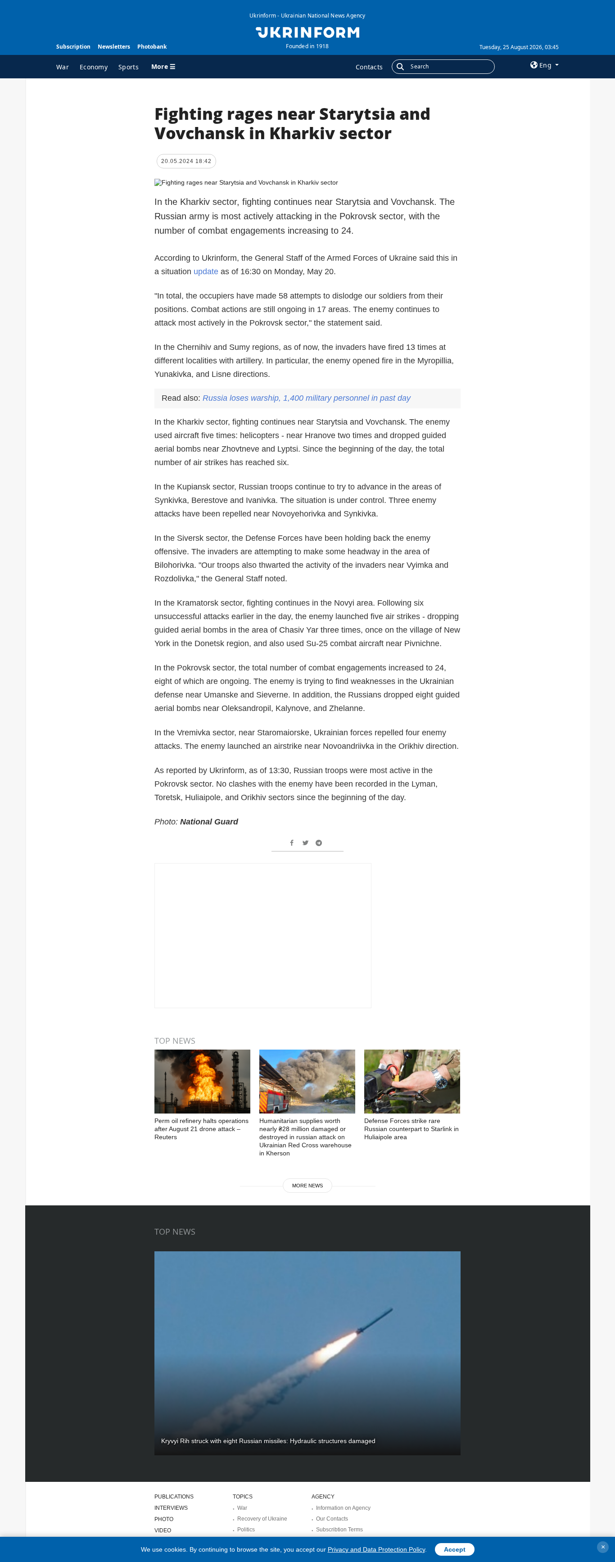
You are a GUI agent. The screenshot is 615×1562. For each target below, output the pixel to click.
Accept (455, 1549)
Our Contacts (332, 1519)
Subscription (73, 46)
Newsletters (114, 46)
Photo (163, 1519)
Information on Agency (343, 1508)
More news (307, 1185)
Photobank (152, 46)
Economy (94, 67)
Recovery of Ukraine (262, 1519)
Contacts (369, 67)
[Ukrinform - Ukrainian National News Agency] (307, 31)
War (62, 67)
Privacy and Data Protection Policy (376, 1549)
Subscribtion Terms (339, 1529)
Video (162, 1530)
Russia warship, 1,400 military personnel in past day (307, 398)
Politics (246, 1529)
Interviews (171, 1508)
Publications (174, 1497)
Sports (128, 67)
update (206, 271)
